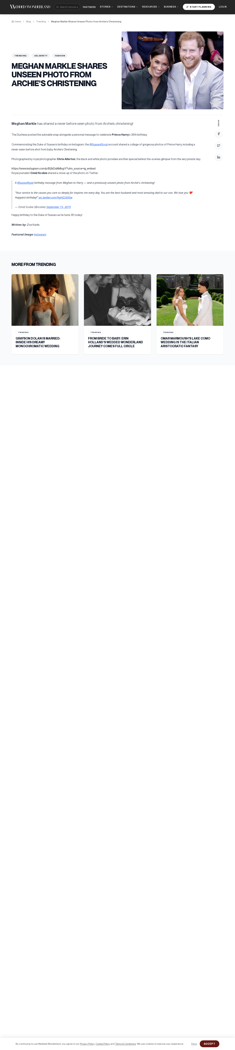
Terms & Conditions (125, 1043)
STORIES (105, 6)
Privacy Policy (87, 1043)
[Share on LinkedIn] (218, 157)
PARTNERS (89, 7)
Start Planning (200, 7)
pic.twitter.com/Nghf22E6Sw (55, 197)
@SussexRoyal (98, 144)
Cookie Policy (102, 1043)
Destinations (126, 6)
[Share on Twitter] (218, 145)
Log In (223, 6)
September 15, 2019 (58, 207)
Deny (194, 1043)
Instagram (40, 234)
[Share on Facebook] (218, 134)
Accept (209, 1043)
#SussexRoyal (25, 183)
